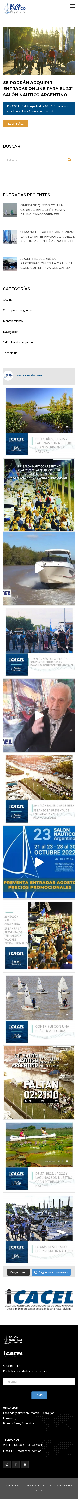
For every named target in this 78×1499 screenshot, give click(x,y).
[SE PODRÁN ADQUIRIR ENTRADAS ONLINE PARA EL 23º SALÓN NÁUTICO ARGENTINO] (39, 50)
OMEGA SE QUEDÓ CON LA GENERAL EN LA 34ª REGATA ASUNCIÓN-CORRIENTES (42, 209)
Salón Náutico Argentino (19, 342)
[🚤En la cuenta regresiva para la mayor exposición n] (39, 862)
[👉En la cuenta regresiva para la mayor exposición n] (39, 936)
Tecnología (10, 353)
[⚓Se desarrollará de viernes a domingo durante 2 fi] (39, 1082)
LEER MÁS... (16, 123)
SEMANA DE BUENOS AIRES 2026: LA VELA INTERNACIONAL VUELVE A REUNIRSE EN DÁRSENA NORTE (47, 236)
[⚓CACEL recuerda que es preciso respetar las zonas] (39, 1009)
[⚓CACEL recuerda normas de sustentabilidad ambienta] (39, 421)
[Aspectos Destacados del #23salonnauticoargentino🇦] (39, 1229)
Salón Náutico (27, 111)
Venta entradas (46, 111)
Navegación (10, 332)
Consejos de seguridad (18, 310)
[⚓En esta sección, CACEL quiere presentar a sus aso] (39, 568)
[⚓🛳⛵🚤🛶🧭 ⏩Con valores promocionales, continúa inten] (39, 642)
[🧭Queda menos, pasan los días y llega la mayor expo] (39, 495)
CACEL (15, 106)
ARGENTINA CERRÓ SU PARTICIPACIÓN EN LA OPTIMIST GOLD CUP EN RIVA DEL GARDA (46, 263)
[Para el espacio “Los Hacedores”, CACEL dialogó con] (39, 715)
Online (14, 111)
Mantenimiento (13, 321)
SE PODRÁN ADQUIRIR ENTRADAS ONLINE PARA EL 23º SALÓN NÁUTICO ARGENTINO (38, 88)
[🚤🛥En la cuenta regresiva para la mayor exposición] (39, 789)
